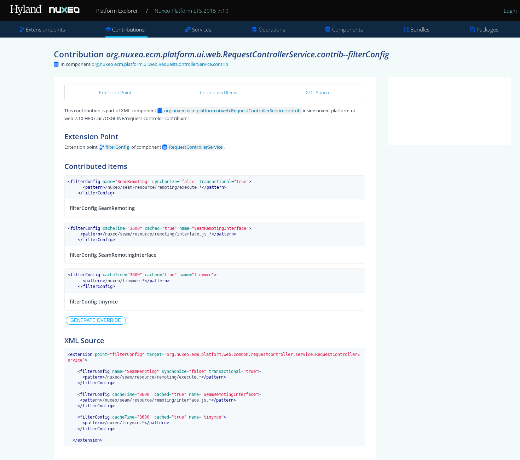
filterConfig (117, 147)
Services (201, 29)
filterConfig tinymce (94, 301)
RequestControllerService (196, 147)
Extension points (45, 29)
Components (347, 29)
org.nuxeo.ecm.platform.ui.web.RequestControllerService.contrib (160, 64)
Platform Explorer (117, 10)
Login (510, 10)
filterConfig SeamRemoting (102, 208)
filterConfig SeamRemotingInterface (113, 254)
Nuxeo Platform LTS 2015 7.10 (192, 10)
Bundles (419, 29)
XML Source (318, 92)
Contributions (128, 29)
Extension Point (115, 92)
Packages (487, 29)
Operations (272, 29)
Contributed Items (218, 92)
